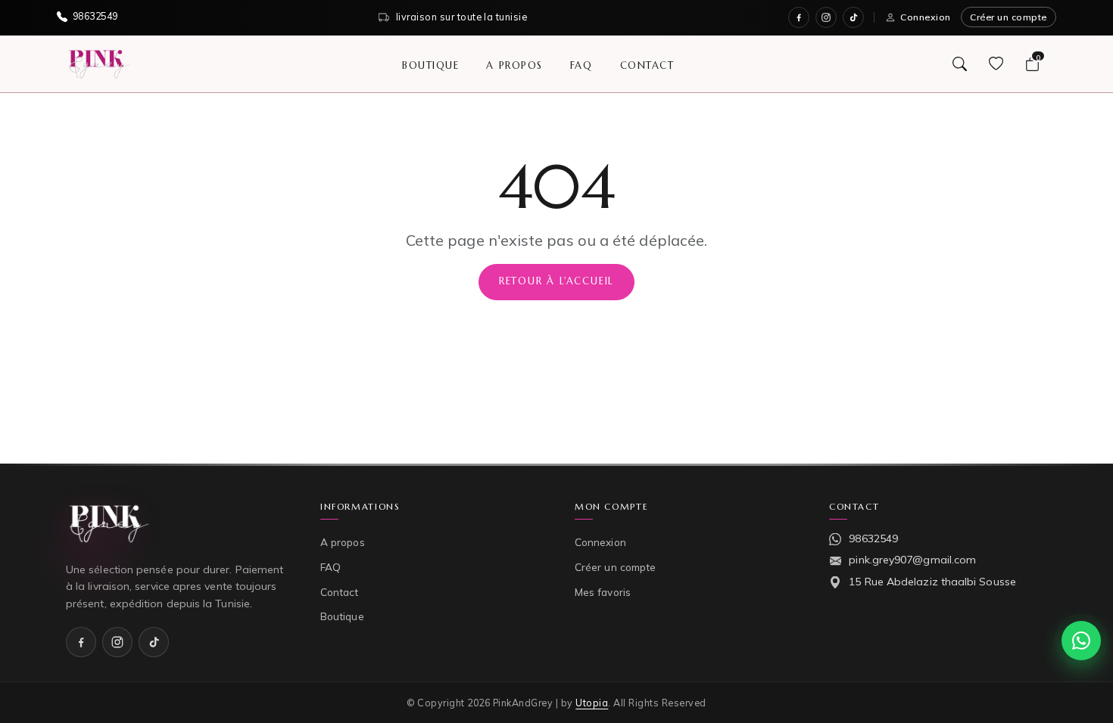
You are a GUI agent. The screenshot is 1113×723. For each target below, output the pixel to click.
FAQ (581, 64)
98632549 (873, 538)
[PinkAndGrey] (99, 64)
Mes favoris (603, 591)
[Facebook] (798, 17)
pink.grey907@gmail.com (912, 559)
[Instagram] (826, 17)
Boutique (430, 64)
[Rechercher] (959, 63)
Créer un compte (1008, 17)
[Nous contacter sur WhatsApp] (1081, 640)
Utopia (591, 703)
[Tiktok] (853, 17)
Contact (647, 64)
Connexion (925, 17)
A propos (514, 64)
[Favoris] (995, 63)
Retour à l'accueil (556, 281)
